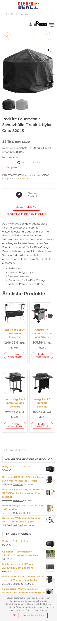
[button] (49, 50)
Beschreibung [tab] (26, 206)
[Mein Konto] (30, 24)
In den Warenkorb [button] (15, 355)
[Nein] (53, 607)
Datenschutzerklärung (33, 615)
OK (14, 615)
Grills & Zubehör (22, 178)
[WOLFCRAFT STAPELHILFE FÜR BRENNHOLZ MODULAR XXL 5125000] (7, 36)
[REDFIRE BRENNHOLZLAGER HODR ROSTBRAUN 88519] (49, 36)
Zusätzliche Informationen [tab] (26, 214)
